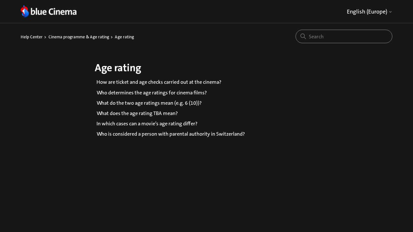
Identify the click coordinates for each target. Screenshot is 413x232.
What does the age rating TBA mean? (137, 113)
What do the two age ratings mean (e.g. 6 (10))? (149, 103)
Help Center (32, 37)
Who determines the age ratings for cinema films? (151, 92)
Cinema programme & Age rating (78, 37)
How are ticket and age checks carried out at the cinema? (158, 82)
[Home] (48, 11)
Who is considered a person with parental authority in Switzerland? (170, 133)
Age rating (124, 37)
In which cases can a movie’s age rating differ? (146, 123)
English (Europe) (367, 11)
